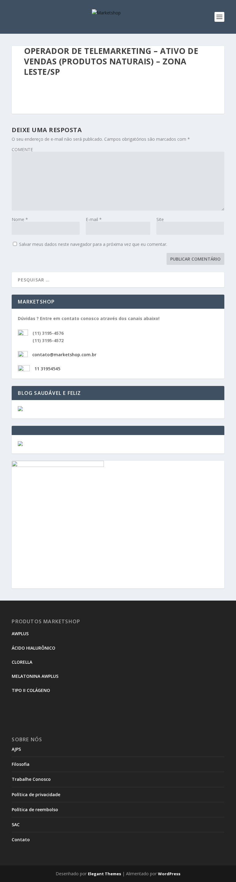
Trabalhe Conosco (31, 779)
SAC (16, 824)
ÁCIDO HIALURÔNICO (33, 648)
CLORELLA (22, 662)
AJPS (16, 749)
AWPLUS (20, 633)
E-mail (94, 219)
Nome (20, 219)
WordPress (169, 873)
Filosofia (21, 764)
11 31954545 (47, 369)
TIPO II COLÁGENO (31, 690)
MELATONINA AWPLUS (35, 676)
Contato (21, 839)
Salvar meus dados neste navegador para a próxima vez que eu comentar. (93, 244)
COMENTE (22, 149)
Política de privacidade (36, 794)
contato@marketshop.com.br (64, 354)
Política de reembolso (35, 809)
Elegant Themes (104, 873)
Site (160, 219)
